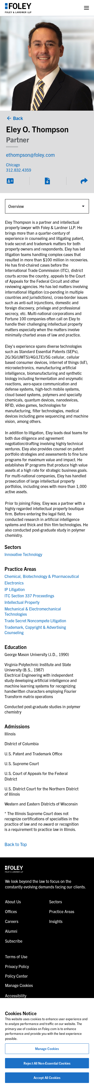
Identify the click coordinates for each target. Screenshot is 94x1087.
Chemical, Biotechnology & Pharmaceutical (42, 576)
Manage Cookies (47, 1048)
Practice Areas (61, 911)
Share (84, 181)
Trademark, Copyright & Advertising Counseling (35, 630)
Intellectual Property (22, 602)
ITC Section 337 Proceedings (29, 595)
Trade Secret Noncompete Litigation (35, 620)
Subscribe (13, 940)
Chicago (13, 164)
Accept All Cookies (47, 1077)
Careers (11, 921)
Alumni (11, 931)
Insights (55, 921)
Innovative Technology (23, 554)
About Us (13, 901)
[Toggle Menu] (86, 8)
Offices (11, 911)
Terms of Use (16, 956)
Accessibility (15, 995)
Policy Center (16, 975)
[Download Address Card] (10, 181)
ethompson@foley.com (30, 154)
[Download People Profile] (47, 181)
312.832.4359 (18, 169)
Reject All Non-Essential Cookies (47, 1063)
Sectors (55, 901)
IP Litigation (15, 589)
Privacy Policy (17, 966)
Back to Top (16, 844)
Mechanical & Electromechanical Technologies (33, 611)
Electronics (14, 582)
